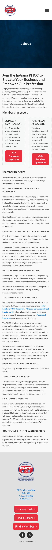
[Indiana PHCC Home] (10, 10)
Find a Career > (26, 517)
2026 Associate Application (40, 159)
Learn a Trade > (26, 509)
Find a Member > (26, 526)
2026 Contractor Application (13, 156)
